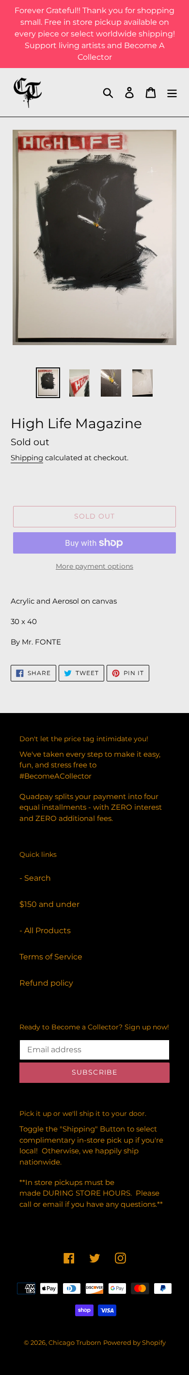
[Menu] (172, 92)
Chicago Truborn (74, 1342)
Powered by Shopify (134, 1342)
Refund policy (46, 983)
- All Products (45, 930)
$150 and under (49, 904)
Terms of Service (50, 956)
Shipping (27, 457)
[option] (48, 382)
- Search (35, 878)
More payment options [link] (94, 566)
